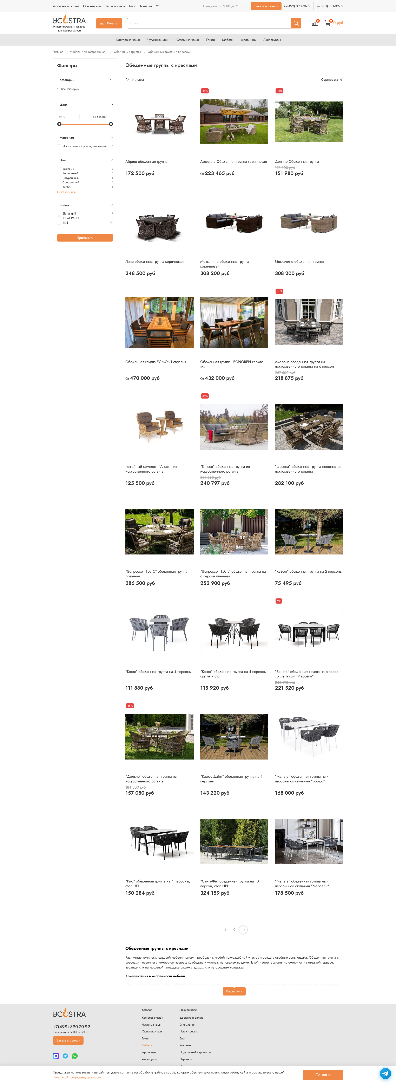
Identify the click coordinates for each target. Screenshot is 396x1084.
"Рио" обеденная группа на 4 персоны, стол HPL (157, 884)
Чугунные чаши (158, 39)
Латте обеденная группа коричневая (154, 261)
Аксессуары (272, 39)
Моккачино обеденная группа (299, 261)
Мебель (227, 39)
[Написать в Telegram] (385, 1073)
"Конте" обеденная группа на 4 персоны (158, 671)
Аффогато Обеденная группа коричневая (233, 161)
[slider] (59, 124)
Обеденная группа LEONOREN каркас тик (231, 364)
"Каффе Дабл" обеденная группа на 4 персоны (231, 779)
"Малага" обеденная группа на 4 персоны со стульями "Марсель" (302, 884)
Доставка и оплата (66, 6)
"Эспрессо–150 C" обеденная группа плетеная (156, 574)
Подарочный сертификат (195, 1052)
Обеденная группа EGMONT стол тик (155, 361)
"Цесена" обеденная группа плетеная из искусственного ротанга (308, 469)
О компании (92, 6)
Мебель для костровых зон (88, 52)
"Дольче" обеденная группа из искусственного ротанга (151, 779)
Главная (58, 52)
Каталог (113, 23)
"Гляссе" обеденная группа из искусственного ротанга (225, 469)
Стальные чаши (188, 39)
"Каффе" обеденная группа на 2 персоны (308, 571)
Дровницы (248, 39)
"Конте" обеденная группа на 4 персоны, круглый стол (234, 674)
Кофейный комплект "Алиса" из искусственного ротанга (151, 469)
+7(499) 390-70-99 (297, 6)
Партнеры (186, 1059)
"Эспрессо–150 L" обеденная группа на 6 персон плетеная (233, 574)
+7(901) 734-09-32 (330, 6)
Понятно (323, 1075)
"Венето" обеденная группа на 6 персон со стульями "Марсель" (308, 674)
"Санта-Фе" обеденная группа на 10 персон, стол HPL (229, 884)
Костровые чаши (128, 39)
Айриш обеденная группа (146, 161)
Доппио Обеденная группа (297, 161)
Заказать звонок (266, 6)
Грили (210, 39)
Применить (85, 237)
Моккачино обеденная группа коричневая (224, 264)
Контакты (145, 6)
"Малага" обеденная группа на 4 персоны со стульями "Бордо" (302, 779)
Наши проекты (115, 6)
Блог (132, 6)
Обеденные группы (127, 52)
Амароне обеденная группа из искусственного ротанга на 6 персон (304, 364)
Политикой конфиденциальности (77, 1077)
